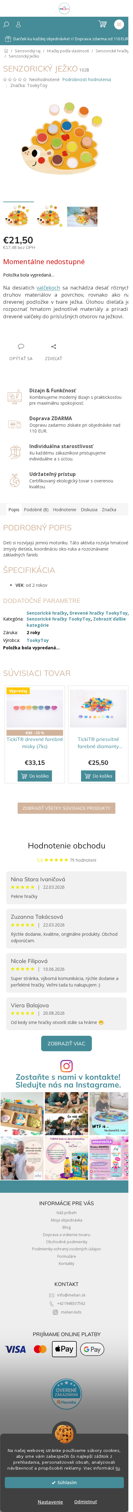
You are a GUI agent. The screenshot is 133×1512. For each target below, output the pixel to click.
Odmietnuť (85, 1502)
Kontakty (66, 1263)
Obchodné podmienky (66, 1241)
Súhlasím (67, 1482)
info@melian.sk (71, 1295)
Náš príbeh (67, 1212)
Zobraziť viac (66, 1043)
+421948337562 (71, 1303)
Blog (66, 1227)
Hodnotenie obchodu (66, 845)
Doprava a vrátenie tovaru (66, 1234)
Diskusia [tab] (89, 509)
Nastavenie (50, 1502)
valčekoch (48, 287)
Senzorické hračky (47, 613)
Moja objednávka (66, 1220)
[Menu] (119, 24)
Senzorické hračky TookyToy (59, 619)
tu (118, 1468)
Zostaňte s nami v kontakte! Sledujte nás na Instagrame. (68, 1080)
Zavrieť (45, 335)
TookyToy (38, 640)
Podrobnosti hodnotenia (86, 79)
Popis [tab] (13, 509)
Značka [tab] (109, 509)
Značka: (28, 85)
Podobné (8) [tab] (36, 509)
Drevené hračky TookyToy (99, 613)
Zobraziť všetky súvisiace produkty (66, 808)
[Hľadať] (6, 24)
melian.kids (71, 1312)
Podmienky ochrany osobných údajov (66, 1249)
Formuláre (66, 1256)
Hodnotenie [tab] (64, 509)
